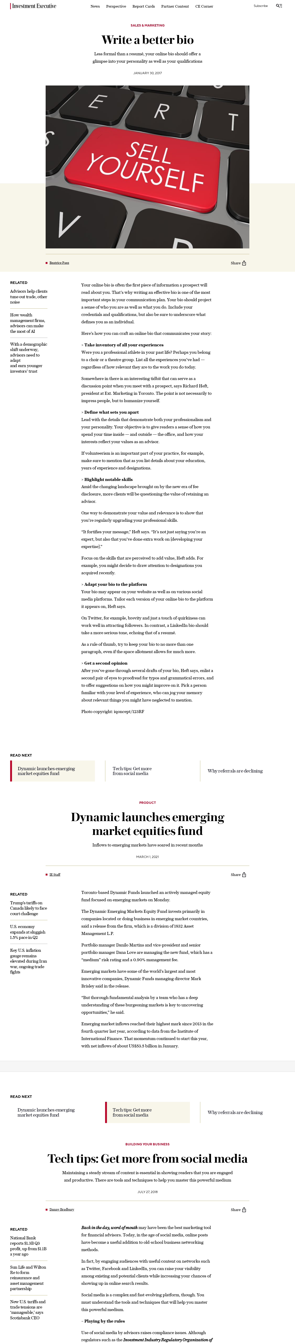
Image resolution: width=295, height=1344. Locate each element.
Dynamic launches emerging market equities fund (46, 771)
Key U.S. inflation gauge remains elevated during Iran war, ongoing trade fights (28, 961)
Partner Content (175, 6)
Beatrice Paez (59, 263)
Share (236, 263)
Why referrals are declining (235, 770)
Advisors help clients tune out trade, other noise (28, 296)
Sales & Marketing (148, 26)
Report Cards (144, 6)
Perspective (116, 6)
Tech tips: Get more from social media (132, 771)
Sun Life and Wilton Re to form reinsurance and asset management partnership (28, 1278)
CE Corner (204, 6)
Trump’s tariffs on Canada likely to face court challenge (28, 908)
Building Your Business (147, 1144)
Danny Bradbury (62, 1209)
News (95, 6)
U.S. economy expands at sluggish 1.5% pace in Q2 (27, 932)
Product (147, 803)
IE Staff (55, 874)
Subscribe (261, 6)
